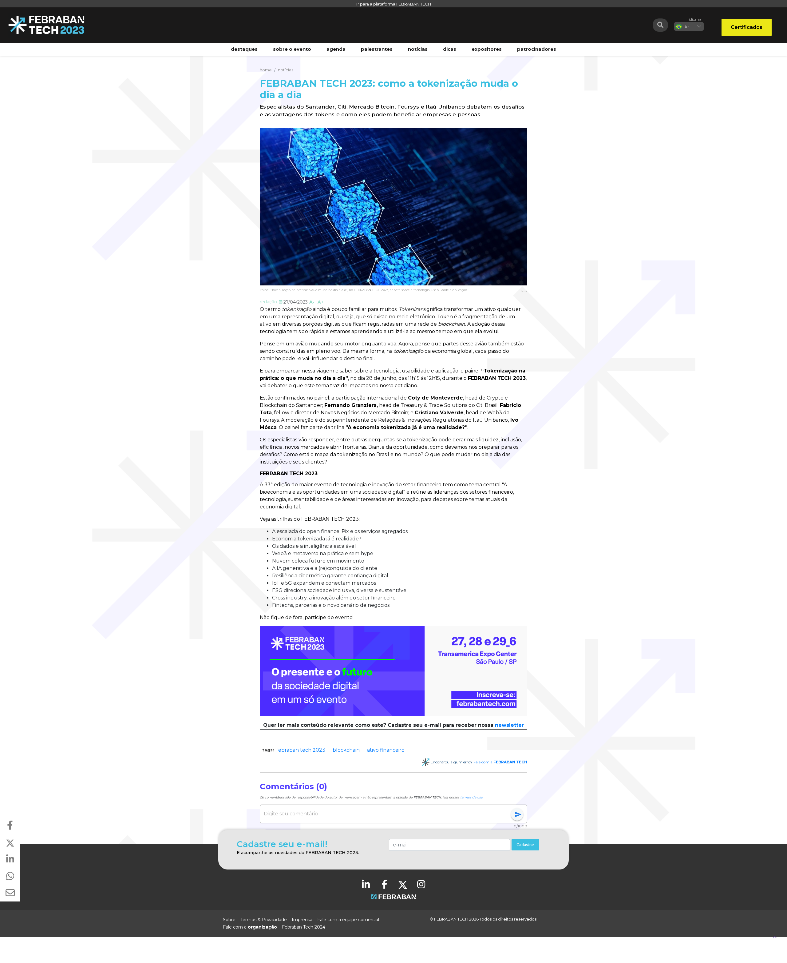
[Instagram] (421, 884)
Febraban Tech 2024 (303, 927)
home (266, 69)
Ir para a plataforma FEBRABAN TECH (393, 4)
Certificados (746, 27)
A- (311, 302)
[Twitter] (403, 884)
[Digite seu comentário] (387, 814)
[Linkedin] (366, 884)
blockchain (346, 750)
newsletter (509, 725)
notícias (285, 69)
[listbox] (689, 26)
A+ (320, 302)
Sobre (229, 919)
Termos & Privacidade (263, 919)
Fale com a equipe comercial (348, 919)
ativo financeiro (386, 750)
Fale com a (500, 762)
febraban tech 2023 (300, 750)
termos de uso (471, 797)
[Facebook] (384, 884)
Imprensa (302, 919)
